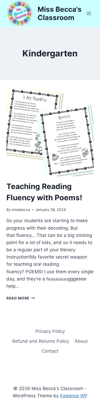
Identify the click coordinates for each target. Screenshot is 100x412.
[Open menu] (89, 13)
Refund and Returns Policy (40, 341)
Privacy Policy (50, 331)
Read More (20, 298)
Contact (50, 351)
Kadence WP (73, 395)
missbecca (21, 209)
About (81, 341)
